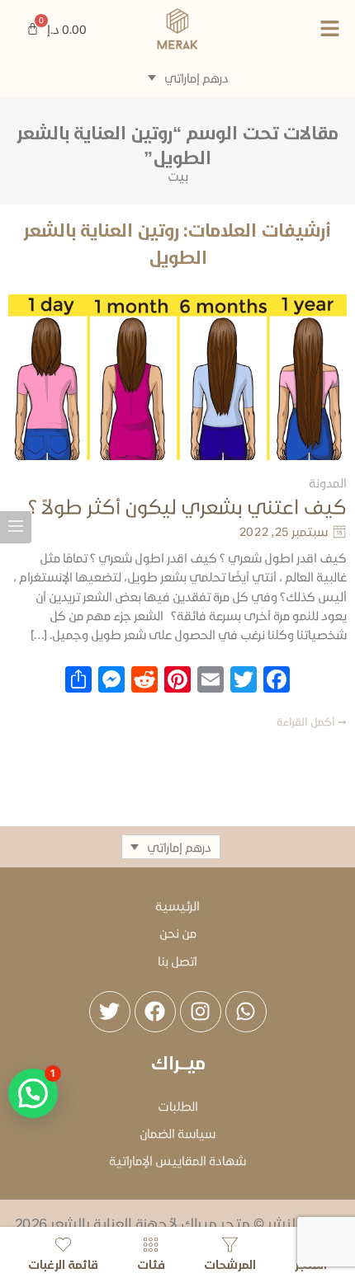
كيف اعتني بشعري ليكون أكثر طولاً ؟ (187, 506)
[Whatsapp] (246, 1011)
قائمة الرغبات (63, 1264)
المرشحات (230, 1264)
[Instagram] (200, 1011)
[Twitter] (109, 1011)
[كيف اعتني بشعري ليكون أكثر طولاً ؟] (177, 377)
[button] (296, 29)
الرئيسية (177, 905)
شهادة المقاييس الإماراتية (177, 1160)
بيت (178, 176)
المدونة (328, 483)
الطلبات (178, 1105)
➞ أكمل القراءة (312, 722)
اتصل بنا (177, 960)
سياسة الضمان (177, 1132)
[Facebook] (155, 1011)
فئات (151, 1264)
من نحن (177, 932)
